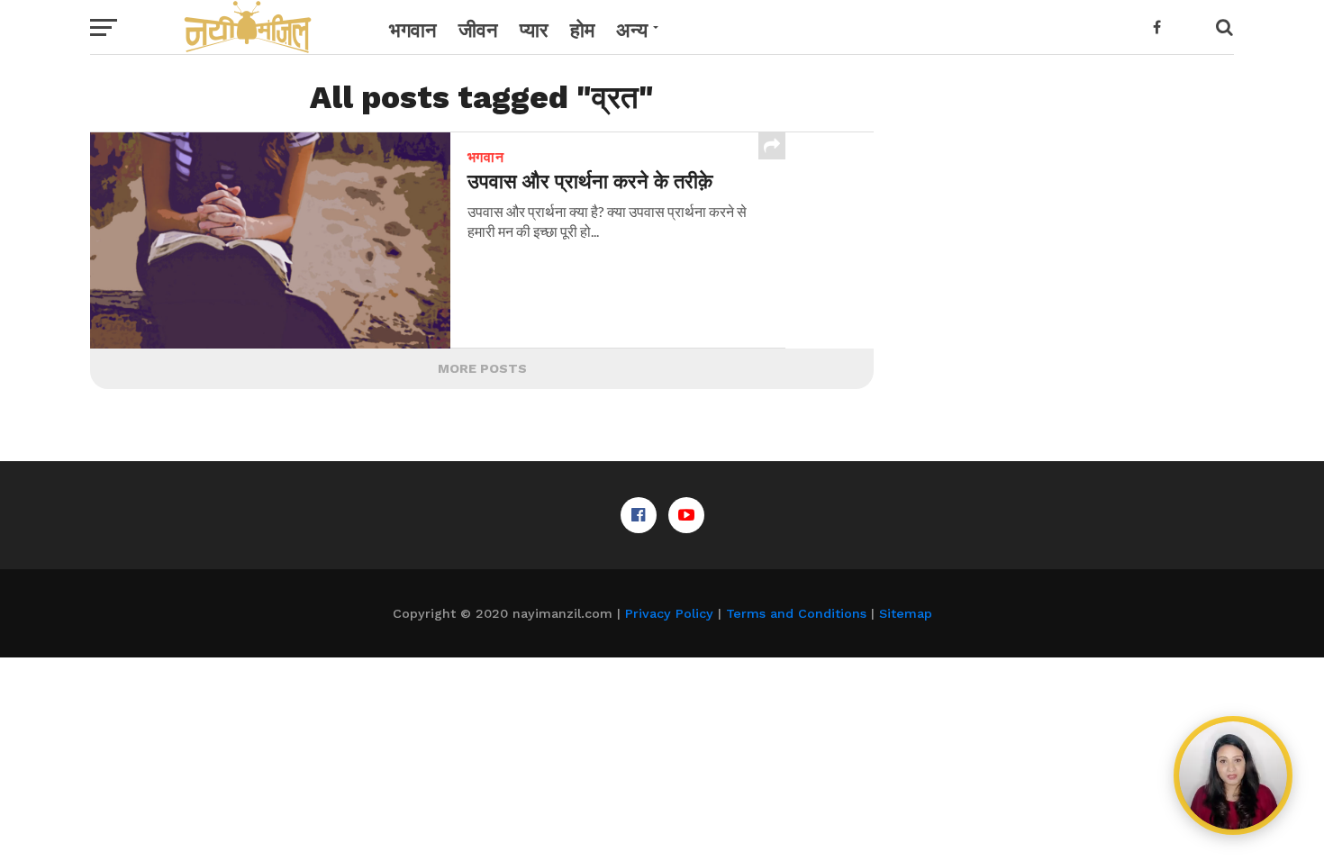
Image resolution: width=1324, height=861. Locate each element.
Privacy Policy (669, 613)
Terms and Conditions (796, 613)
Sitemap (905, 613)
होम (582, 30)
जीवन (478, 30)
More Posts (482, 368)
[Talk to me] (1233, 775)
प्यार (534, 30)
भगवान (413, 30)
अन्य (632, 30)
